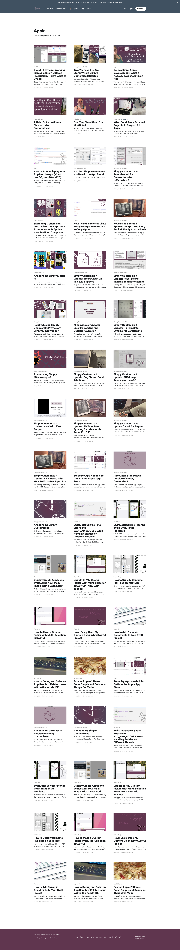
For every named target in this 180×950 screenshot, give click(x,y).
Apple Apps (98, 937)
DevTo (87, 937)
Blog (82, 9)
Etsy (91, 937)
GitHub (119, 937)
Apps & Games (61, 9)
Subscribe (140, 9)
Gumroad (104, 937)
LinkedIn (111, 937)
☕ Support (73, 9)
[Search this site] (125, 8)
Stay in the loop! (41, 938)
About (89, 9)
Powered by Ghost (139, 938)
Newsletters (108, 937)
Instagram (83, 937)
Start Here (49, 9)
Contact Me (53, 938)
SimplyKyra (138, 936)
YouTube (77, 937)
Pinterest (80, 937)
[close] (177, 2)
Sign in (131, 9)
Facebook (115, 937)
